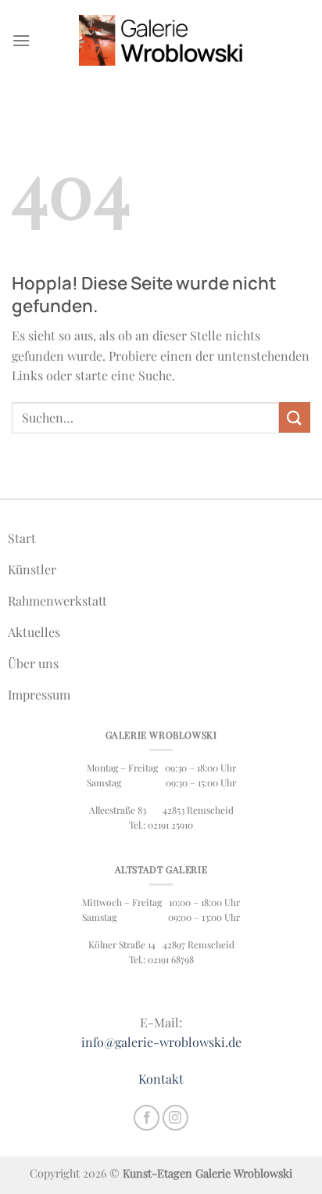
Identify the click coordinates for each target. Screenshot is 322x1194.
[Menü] (21, 40)
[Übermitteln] (294, 417)
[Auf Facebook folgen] (146, 1118)
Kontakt (161, 1078)
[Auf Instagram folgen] (175, 1118)
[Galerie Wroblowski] (161, 40)
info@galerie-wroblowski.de (161, 1042)
